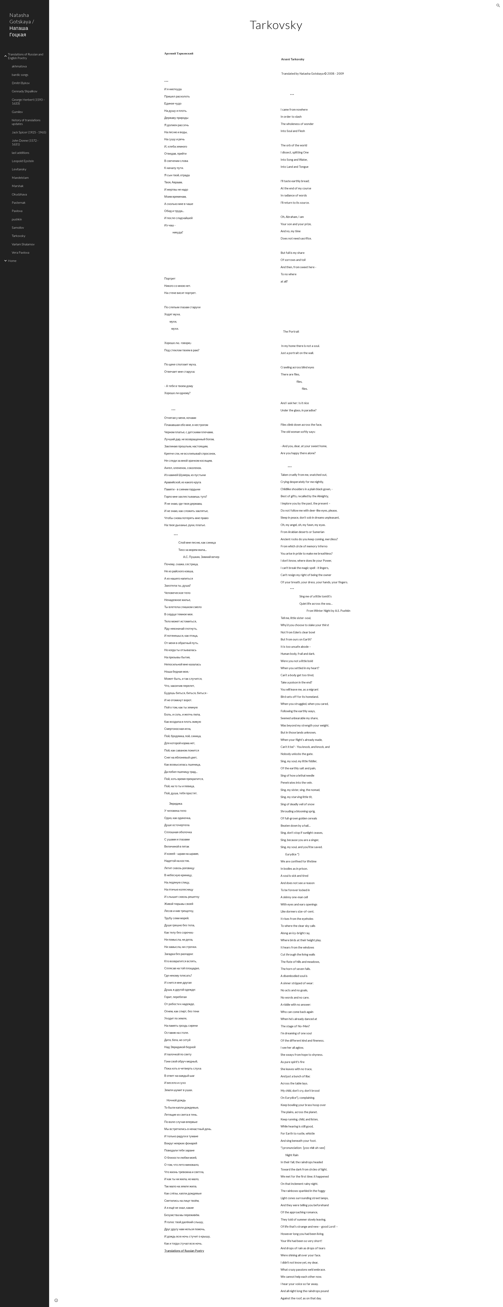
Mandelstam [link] (20, 177)
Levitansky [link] (19, 169)
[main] (276, 25)
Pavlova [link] (17, 211)
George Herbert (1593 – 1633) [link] (28, 101)
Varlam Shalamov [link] (23, 244)
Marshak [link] (18, 186)
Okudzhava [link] (19, 194)
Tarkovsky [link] (18, 236)
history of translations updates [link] (26, 122)
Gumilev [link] (17, 112)
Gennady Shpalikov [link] (24, 91)
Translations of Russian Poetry (184, 1250)
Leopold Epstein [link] (23, 161)
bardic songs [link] (20, 74)
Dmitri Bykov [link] (21, 83)
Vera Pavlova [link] (20, 252)
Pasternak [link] (19, 202)
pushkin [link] (17, 219)
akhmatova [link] (19, 66)
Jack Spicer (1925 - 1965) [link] (29, 132)
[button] (498, 5)
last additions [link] (20, 152)
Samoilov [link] (18, 227)
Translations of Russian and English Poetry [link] (25, 56)
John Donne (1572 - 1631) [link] (25, 142)
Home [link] (12, 260)
